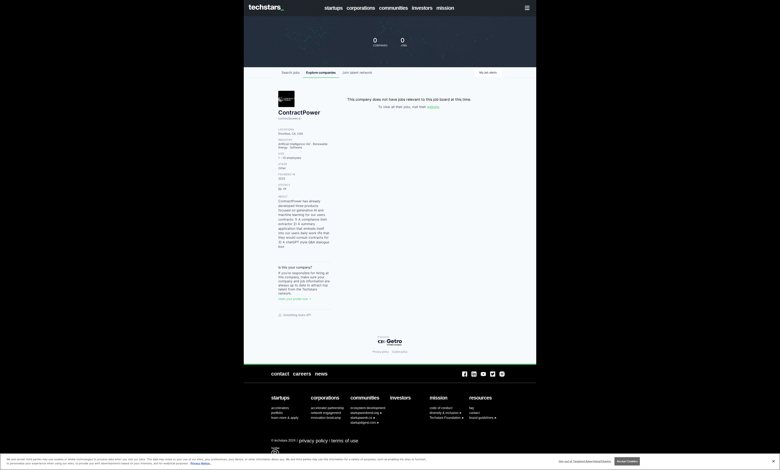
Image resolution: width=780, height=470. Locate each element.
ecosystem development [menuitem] (367, 408)
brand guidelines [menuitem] (481, 417)
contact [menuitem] (474, 413)
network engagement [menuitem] (326, 413)
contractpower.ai (289, 118)
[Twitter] (494, 376)
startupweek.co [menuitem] (361, 417)
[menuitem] (334, 8)
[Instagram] (504, 376)
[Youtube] (485, 376)
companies (321, 72)
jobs (291, 72)
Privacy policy (381, 351)
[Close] (773, 461)
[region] (390, 461)
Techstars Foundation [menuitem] (445, 417)
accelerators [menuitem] (280, 408)
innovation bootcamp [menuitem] (326, 417)
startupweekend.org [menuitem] (364, 413)
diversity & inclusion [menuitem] (444, 413)
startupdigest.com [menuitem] (363, 422)
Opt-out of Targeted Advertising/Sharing (585, 461)
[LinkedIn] (476, 376)
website (433, 107)
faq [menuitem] (471, 408)
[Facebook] (466, 376)
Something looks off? (297, 315)
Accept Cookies (627, 461)
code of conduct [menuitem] (441, 408)
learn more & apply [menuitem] (284, 417)
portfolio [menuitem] (277, 413)
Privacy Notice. (201, 463)
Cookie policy (400, 351)
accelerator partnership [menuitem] (327, 408)
